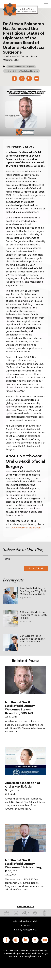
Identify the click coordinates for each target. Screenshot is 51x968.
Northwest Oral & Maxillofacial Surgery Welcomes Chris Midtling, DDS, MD (23, 865)
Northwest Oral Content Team (20, 56)
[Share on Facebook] (14, 78)
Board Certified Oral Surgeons (21, 66)
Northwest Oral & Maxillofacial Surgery (21, 71)
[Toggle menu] (46, 4)
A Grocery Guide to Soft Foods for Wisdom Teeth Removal (33, 614)
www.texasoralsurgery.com (26, 527)
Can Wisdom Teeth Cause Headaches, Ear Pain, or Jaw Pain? (32, 638)
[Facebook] (6, 940)
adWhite (37, 956)
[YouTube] (44, 940)
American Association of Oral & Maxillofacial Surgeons (22, 786)
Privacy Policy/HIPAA (25, 929)
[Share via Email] (36, 78)
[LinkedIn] (25, 940)
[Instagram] (15, 940)
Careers (25, 925)
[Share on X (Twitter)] (22, 78)
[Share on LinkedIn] (29, 78)
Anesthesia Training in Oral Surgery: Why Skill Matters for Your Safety (33, 591)
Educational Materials (25, 921)
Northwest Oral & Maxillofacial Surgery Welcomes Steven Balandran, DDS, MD (20, 707)
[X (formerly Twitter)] (35, 940)
